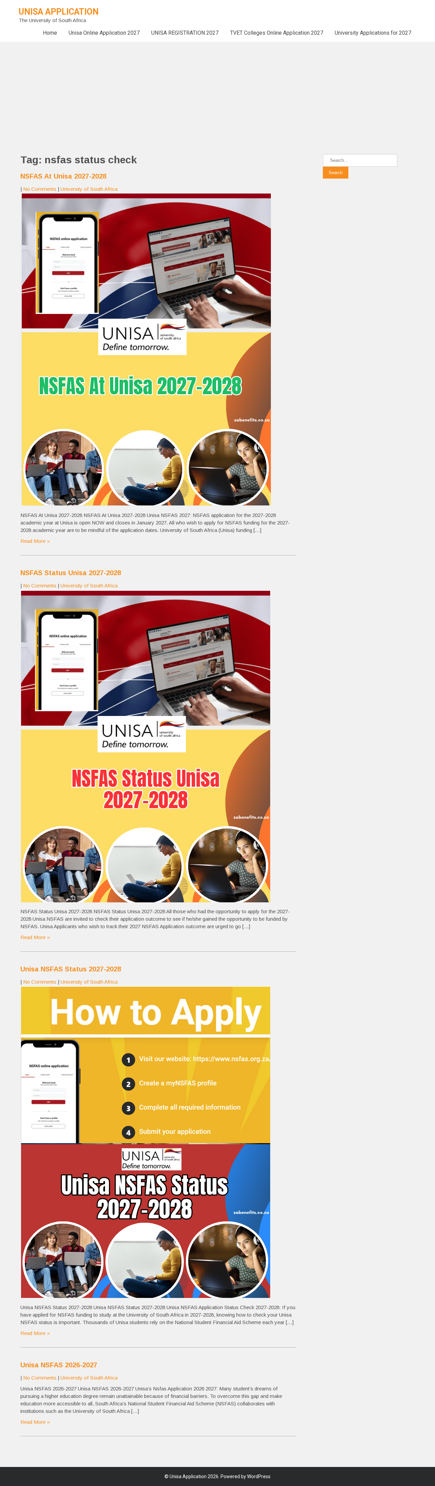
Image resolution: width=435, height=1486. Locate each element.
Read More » (35, 541)
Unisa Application (59, 12)
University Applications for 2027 (373, 33)
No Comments (39, 189)
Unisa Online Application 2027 (104, 33)
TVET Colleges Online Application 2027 (276, 33)
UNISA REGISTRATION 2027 (185, 33)
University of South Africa (89, 189)
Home (50, 33)
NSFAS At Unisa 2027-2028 (63, 176)
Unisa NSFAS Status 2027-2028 (70, 969)
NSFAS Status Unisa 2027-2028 (70, 573)
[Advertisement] (204, 89)
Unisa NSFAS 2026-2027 (58, 1365)
